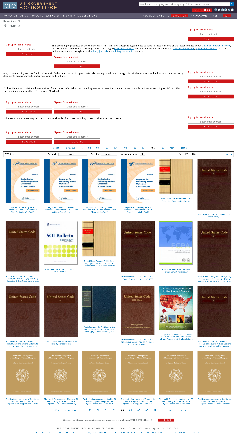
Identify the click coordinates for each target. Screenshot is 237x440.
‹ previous (70, 147)
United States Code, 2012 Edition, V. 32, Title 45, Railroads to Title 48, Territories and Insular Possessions (137, 342)
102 (125, 147)
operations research (206, 48)
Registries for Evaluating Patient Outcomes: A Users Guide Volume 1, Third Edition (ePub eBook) (137, 209)
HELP (216, 15)
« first (56, 147)
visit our (201, 10)
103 (134, 147)
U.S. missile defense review (216, 45)
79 (90, 410)
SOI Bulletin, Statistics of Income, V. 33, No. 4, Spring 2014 (61, 270)
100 (106, 147)
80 (98, 410)
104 (143, 147)
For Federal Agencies (155, 432)
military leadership (123, 51)
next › (173, 147)
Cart (227, 15)
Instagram (222, 9)
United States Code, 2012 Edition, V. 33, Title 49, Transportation (61, 342)
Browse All (15, 15)
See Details (165, 420)
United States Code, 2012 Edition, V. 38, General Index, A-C (214, 215)
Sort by (95, 154)
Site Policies (44, 432)
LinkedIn (232, 9)
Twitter (219, 9)
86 (146, 410)
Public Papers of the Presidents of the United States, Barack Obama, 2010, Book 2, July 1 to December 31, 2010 (99, 329)
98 (89, 147)
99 (97, 147)
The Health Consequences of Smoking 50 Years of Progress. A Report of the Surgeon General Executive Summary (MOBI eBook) (61, 401)
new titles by (164, 15)
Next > (229, 154)
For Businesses (125, 432)
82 (114, 410)
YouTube (225, 9)
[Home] (31, 8)
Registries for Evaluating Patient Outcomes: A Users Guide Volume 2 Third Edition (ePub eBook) (99, 209)
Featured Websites (188, 432)
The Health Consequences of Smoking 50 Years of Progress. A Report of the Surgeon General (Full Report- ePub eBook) (176, 401)
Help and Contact (70, 432)
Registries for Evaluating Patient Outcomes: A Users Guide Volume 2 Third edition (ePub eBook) (61, 209)
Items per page (129, 154)
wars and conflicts (124, 48)
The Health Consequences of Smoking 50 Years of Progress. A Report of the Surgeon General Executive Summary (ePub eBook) (214, 401)
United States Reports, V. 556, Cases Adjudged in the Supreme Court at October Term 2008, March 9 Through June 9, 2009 (99, 263)
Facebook (215, 9)
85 (138, 410)
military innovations (183, 48)
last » (184, 147)
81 (106, 410)
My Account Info (99, 432)
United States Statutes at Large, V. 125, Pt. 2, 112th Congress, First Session (176, 200)
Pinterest (229, 9)
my (200, 15)
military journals (99, 51)
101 (115, 147)
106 (162, 147)
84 (130, 410)
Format (52, 154)
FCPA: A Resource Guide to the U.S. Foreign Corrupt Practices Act (176, 270)
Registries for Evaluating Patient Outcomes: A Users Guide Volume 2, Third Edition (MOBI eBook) (22, 209)
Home (6, 21)
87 (155, 410)
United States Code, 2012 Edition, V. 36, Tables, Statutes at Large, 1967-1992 (137, 278)
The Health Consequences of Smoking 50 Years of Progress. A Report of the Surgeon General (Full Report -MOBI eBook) (99, 401)
